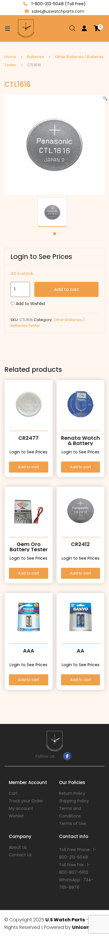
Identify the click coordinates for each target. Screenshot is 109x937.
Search (72, 28)
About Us (18, 847)
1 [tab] (54, 233)
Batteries (35, 57)
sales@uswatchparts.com (58, 11)
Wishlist (16, 816)
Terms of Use (72, 823)
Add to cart (66, 289)
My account (21, 808)
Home (10, 57)
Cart (13, 793)
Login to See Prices (41, 256)
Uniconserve (87, 927)
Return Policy (72, 793)
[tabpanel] (54, 212)
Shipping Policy (74, 801)
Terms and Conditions (70, 812)
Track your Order (26, 801)
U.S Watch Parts (65, 919)
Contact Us (20, 855)
